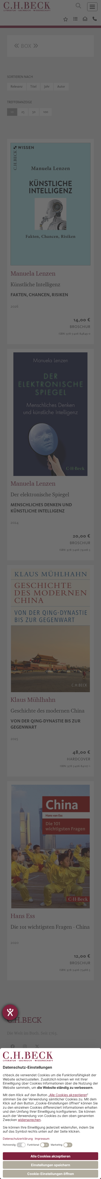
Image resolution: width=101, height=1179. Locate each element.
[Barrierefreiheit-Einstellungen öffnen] (10, 1012)
